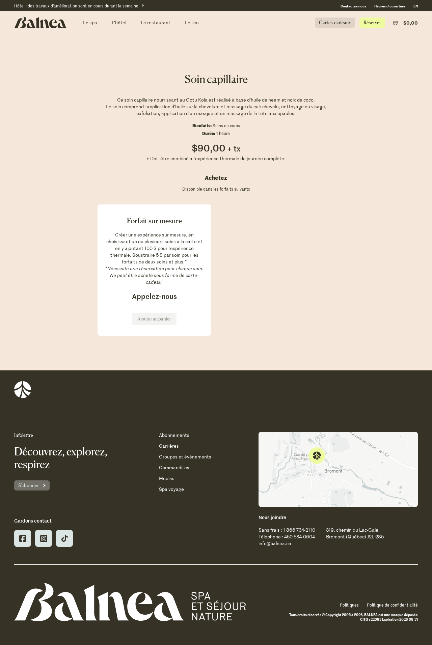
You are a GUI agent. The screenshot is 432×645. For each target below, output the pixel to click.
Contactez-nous (353, 5)
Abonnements (174, 435)
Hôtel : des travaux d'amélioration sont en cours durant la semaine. (76, 6)
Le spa (90, 22)
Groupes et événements (185, 456)
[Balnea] (130, 601)
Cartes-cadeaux (335, 22)
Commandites (174, 467)
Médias (166, 478)
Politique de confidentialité (392, 605)
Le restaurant (155, 22)
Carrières (169, 446)
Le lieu (192, 22)
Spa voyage (171, 489)
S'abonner (28, 485)
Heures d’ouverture (389, 5)
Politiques (349, 605)
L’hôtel (119, 22)
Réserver (372, 22)
